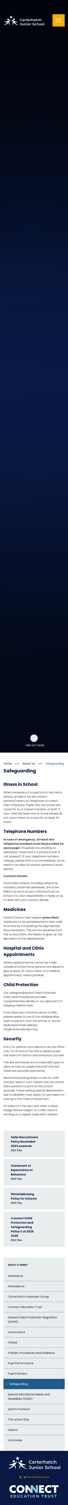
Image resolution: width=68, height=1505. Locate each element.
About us (28, 764)
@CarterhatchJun (36, 1477)
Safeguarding (55, 764)
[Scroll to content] (34, 738)
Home (7, 764)
